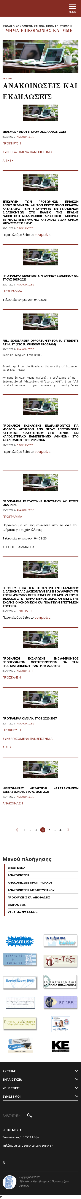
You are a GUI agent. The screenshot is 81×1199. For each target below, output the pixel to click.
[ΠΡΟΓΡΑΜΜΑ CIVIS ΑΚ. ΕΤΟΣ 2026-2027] (40, 702)
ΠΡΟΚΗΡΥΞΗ (12, 143)
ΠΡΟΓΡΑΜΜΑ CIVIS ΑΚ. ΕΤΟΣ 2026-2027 (30, 718)
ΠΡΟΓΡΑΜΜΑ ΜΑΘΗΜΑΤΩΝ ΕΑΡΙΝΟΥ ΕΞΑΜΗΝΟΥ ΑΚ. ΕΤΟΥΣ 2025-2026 (40, 277)
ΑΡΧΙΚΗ (7, 78)
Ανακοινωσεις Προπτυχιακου (30, 882)
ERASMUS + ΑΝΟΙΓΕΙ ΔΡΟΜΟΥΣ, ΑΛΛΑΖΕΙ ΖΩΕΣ (35, 132)
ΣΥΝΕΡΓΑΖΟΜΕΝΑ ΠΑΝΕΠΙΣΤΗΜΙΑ (27, 152)
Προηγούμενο (18, 830)
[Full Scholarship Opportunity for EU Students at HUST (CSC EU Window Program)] (40, 324)
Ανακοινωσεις (19, 875)
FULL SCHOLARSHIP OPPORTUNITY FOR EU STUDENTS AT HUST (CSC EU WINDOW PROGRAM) (40, 342)
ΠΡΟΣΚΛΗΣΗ (12, 677)
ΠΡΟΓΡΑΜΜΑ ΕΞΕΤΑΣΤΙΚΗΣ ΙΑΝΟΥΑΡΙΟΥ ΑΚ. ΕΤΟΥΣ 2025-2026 (40, 503)
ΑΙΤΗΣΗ (8, 160)
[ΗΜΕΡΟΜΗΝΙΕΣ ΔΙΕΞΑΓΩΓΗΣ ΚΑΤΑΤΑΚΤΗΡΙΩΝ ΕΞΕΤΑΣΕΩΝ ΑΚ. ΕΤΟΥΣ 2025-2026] (40, 772)
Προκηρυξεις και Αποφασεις (29, 897)
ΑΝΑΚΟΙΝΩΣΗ (13, 803)
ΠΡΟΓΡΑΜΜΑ (12, 291)
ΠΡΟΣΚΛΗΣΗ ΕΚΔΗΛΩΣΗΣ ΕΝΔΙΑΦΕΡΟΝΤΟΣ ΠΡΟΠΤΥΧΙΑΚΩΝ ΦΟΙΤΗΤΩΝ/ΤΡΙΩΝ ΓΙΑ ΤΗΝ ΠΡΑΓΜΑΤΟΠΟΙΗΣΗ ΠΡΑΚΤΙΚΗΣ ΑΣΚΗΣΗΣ (40, 662)
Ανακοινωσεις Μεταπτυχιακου (31, 890)
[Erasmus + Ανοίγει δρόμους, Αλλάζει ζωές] (40, 116)
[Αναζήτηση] (29, 1116)
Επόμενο (67, 829)
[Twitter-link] (4, 1163)
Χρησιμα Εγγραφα (21, 912)
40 (60, 830)
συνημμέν (41, 235)
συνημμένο (42, 452)
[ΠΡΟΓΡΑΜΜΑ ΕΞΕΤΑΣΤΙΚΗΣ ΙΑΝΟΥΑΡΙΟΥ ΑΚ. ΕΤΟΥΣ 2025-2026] (40, 485)
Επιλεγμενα (16, 868)
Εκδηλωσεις (17, 905)
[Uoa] (9, 1182)
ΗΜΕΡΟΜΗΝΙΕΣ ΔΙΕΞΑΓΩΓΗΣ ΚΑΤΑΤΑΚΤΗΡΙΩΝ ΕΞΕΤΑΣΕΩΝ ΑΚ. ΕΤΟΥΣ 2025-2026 (40, 790)
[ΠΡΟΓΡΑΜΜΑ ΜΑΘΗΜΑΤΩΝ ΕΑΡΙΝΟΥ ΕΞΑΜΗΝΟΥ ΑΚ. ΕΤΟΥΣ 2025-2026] (40, 260)
